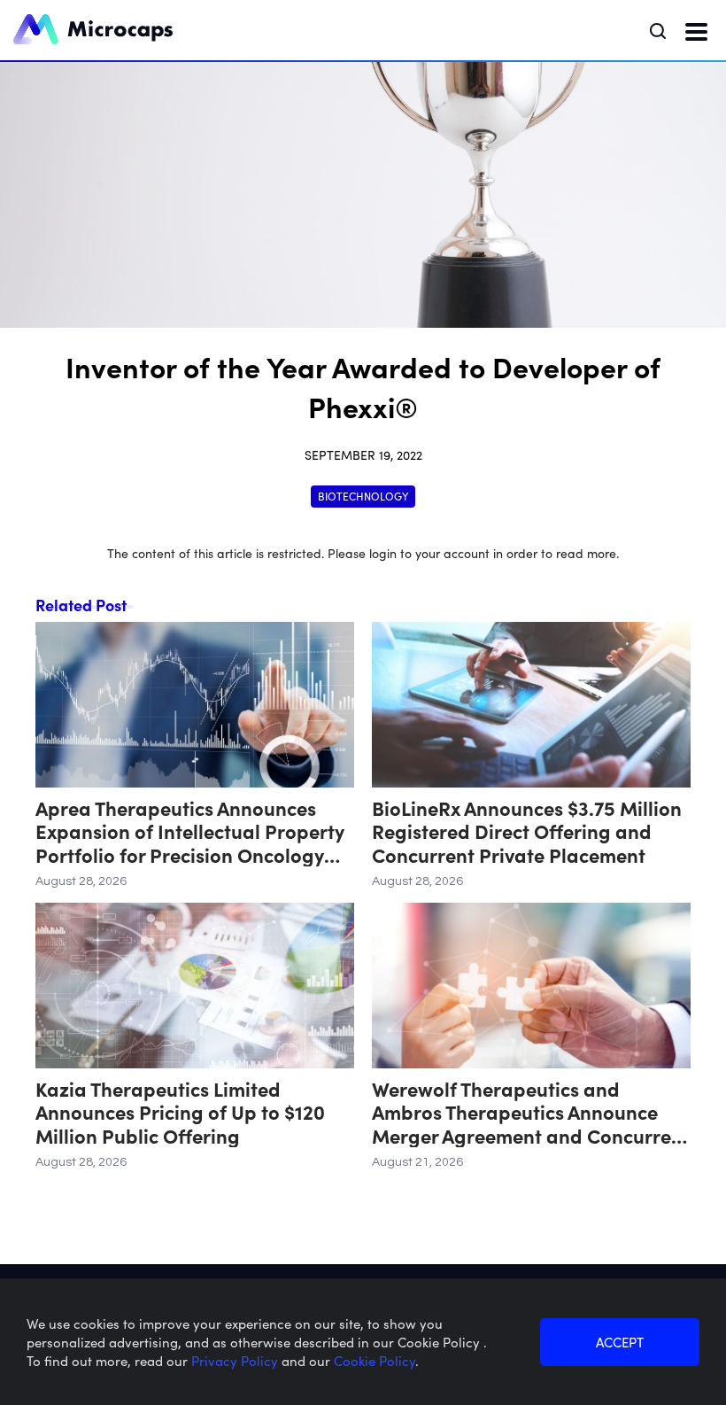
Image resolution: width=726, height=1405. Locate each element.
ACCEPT (620, 1341)
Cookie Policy (374, 1360)
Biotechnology (363, 495)
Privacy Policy (236, 1360)
